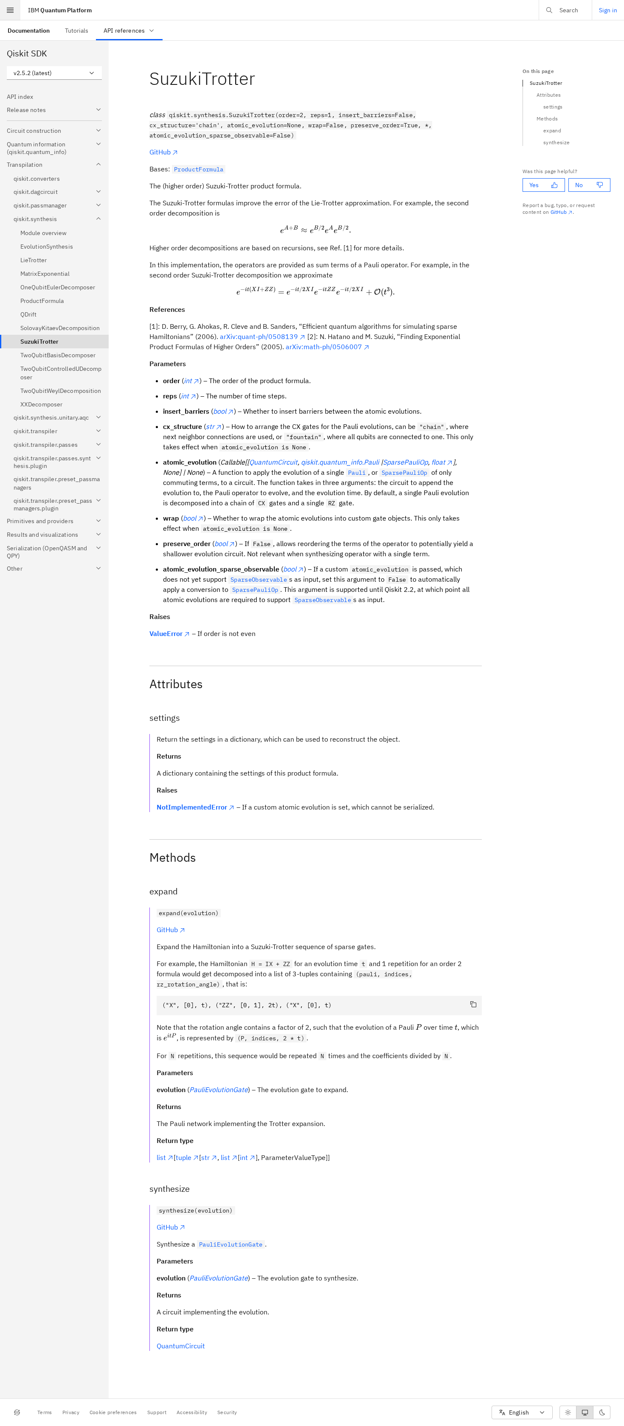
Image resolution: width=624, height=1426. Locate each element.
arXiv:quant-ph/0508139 (259, 336)
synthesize (556, 142)
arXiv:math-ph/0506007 (324, 346)
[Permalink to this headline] (262, 78)
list (161, 1157)
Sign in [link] (608, 10)
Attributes (549, 95)
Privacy (70, 1412)
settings (553, 107)
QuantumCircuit (181, 1346)
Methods (547, 118)
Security (227, 1412)
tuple (183, 1157)
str (205, 1157)
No (579, 185)
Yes (534, 185)
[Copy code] (473, 1004)
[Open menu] (10, 10)
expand (552, 130)
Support (156, 1412)
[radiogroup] (584, 1412)
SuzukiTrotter (546, 83)
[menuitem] (28, 30)
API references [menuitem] (124, 30)
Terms (44, 1412)
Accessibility (192, 1412)
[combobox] (54, 73)
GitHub (160, 152)
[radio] (567, 1412)
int (244, 1157)
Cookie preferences (113, 1412)
